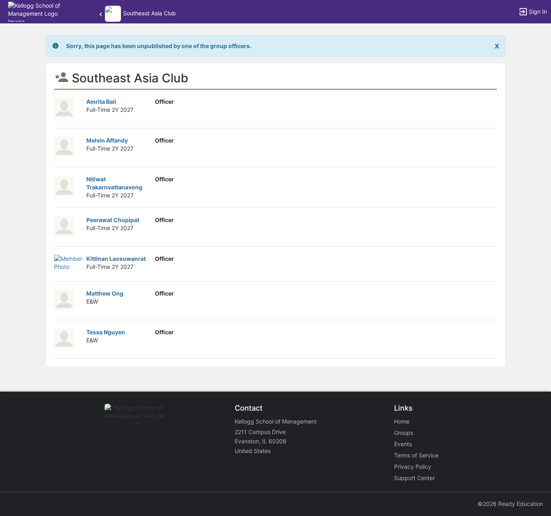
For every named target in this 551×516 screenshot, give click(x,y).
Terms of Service (416, 455)
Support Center (414, 477)
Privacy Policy (412, 466)
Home (401, 421)
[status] (158, 46)
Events (403, 443)
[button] (41, 11)
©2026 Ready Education (510, 503)
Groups (403, 432)
